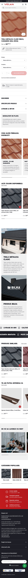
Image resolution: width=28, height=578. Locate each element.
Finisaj (3, 57)
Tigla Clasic (6, 480)
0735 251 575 (4, 517)
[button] (25, 4)
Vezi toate (4, 185)
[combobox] (14, 7)
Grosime (3, 64)
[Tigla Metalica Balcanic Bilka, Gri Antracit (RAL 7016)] (11, 357)
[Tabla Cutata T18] (17, 473)
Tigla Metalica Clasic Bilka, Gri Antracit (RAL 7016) (9, 211)
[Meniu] (2, 4)
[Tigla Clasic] (6, 473)
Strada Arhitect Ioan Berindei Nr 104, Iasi (12, 516)
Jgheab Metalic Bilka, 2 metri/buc (10, 410)
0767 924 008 (5, 535)
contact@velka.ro (6, 519)
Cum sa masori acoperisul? (8, 77)
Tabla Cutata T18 (17, 480)
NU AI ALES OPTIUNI (19, 73)
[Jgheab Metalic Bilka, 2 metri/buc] (11, 398)
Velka (5, 574)
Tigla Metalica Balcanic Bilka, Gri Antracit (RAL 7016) (10, 369)
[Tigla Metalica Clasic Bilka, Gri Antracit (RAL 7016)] (11, 198)
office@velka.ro (5, 536)
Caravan (13, 574)
